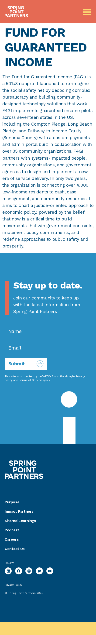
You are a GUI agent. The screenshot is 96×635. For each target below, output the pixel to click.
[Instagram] (28, 570)
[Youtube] (49, 570)
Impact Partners (19, 511)
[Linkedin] (8, 570)
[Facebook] (18, 570)
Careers (12, 539)
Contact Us (15, 548)
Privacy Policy (13, 585)
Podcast (12, 530)
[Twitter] (39, 570)
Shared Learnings (20, 520)
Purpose (12, 502)
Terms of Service (30, 380)
